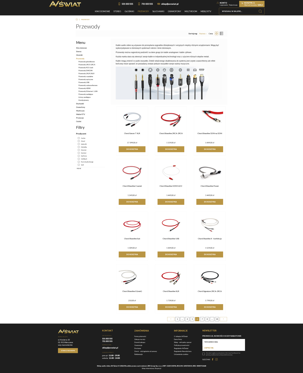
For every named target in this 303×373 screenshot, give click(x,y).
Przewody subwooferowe (87, 85)
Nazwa (202, 33)
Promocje (80, 118)
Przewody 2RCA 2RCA (86, 65)
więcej (79, 168)
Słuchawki (80, 104)
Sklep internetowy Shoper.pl (151, 368)
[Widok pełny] (221, 34)
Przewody (80, 58)
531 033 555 (127, 4)
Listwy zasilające (84, 97)
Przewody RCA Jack (85, 67)
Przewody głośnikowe (86, 62)
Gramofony (80, 107)
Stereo (78, 51)
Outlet (78, 121)
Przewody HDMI (84, 88)
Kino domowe (81, 48)
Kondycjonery (83, 100)
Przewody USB (83, 82)
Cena (211, 33)
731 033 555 (147, 4)
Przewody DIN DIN (85, 70)
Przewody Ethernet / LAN (87, 91)
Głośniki (79, 55)
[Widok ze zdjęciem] (216, 34)
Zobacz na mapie (68, 350)
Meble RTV (80, 114)
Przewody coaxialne (85, 76)
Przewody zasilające (85, 94)
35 (217, 319)
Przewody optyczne (85, 79)
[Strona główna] (65, 4)
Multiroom (80, 111)
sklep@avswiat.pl (169, 4)
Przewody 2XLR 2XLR (86, 73)
